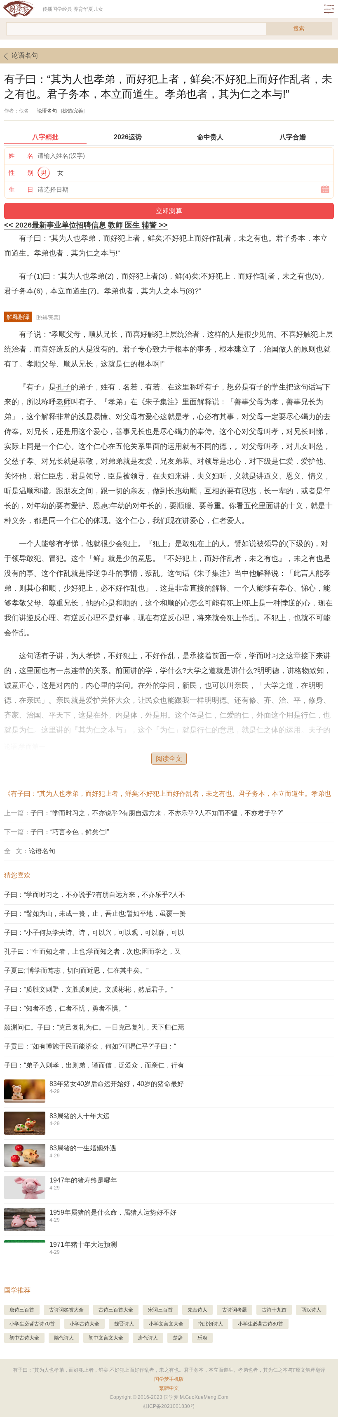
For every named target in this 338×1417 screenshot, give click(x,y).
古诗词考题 (234, 1310)
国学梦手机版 (169, 1379)
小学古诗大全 (84, 1324)
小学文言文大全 (166, 1324)
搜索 (299, 28)
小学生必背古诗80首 (260, 1324)
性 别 (21, 172)
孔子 (63, 387)
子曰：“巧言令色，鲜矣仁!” (70, 831)
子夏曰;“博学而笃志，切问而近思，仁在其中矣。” (76, 970)
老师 (63, 402)
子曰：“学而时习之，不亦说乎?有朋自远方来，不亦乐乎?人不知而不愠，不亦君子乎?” (157, 812)
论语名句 (25, 55)
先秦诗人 (197, 1310)
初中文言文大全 (106, 1338)
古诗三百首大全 (116, 1310)
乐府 (202, 1338)
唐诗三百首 (21, 1310)
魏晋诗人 (124, 1324)
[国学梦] (21, 9)
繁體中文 (169, 1388)
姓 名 (21, 155)
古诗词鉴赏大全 (66, 1310)
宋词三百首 (160, 1310)
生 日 (21, 189)
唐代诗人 (148, 1338)
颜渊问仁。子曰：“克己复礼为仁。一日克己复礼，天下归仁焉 (94, 1027)
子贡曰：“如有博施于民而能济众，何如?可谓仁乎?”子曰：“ (90, 1046)
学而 (256, 656)
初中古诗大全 (24, 1338)
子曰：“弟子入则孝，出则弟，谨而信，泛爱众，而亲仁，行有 (94, 1065)
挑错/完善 (72, 111)
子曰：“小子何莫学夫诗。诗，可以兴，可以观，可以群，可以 (94, 932)
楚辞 (178, 1338)
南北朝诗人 (210, 1324)
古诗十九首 (274, 1310)
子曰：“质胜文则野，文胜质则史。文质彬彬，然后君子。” (88, 989)
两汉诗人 (311, 1310)
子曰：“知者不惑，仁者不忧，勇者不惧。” (65, 1008)
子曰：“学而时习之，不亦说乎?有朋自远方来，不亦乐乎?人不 (94, 894)
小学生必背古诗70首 (32, 1324)
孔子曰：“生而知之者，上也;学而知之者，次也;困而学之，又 (92, 951)
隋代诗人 (64, 1338)
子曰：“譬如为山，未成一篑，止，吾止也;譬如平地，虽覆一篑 (95, 913)
